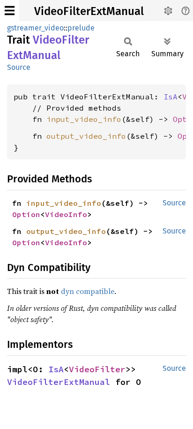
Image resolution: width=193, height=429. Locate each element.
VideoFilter (97, 369)
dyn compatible (87, 291)
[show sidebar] (9, 10)
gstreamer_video (35, 27)
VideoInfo (66, 214)
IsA (170, 96)
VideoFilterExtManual (89, 11)
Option (26, 214)
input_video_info (83, 119)
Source (18, 67)
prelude (81, 27)
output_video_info (86, 136)
